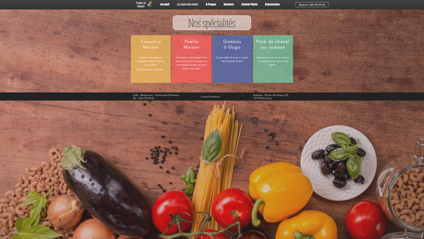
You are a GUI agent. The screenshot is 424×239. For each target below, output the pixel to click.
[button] (312, 4)
